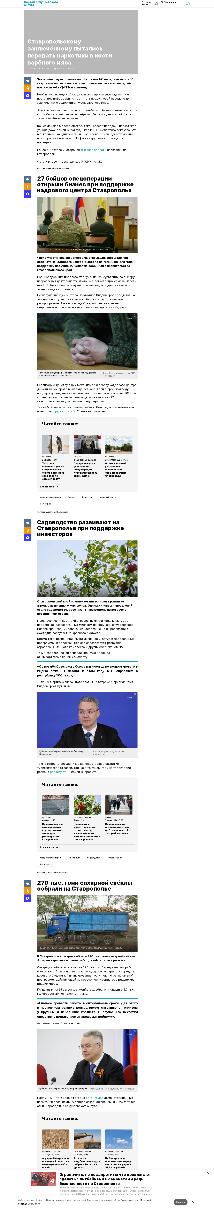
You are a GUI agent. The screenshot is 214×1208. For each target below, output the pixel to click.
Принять (180, 1202)
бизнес (71, 497)
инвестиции (74, 858)
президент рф (47, 864)
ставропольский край (50, 497)
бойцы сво (87, 497)
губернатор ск (115, 858)
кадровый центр (108, 497)
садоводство (93, 858)
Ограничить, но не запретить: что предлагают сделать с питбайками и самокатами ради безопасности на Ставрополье (105, 1179)
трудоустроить (64, 411)
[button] (43, 1179)
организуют (94, 1098)
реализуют (58, 772)
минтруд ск (45, 504)
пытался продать (93, 150)
